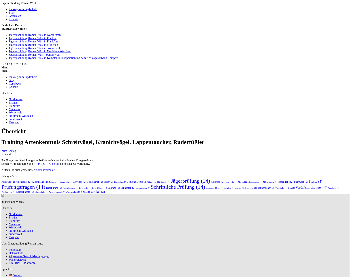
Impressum (15, 249)
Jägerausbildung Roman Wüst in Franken (32, 38)
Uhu (291, 188)
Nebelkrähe (285, 181)
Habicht (165, 182)
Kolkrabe (217, 181)
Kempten (14, 122)
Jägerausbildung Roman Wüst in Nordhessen (35, 34)
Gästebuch (15, 15)
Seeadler (229, 188)
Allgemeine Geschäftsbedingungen (29, 256)
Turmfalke (281, 188)
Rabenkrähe (54, 187)
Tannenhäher (266, 187)
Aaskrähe (8, 181)
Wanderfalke (41, 192)
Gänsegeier (153, 182)
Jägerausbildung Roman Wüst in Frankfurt (33, 41)
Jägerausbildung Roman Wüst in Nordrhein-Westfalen (40, 51)
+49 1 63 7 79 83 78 (47, 163)
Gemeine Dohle (137, 181)
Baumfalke (66, 182)
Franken (13, 102)
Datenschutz (16, 253)
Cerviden (79, 181)
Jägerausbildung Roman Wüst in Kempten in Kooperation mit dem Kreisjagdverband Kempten (63, 57)
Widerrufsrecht (17, 259)
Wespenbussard (57, 192)
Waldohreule (8, 192)
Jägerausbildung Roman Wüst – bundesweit (34, 54)
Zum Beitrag (8, 150)
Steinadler (251, 188)
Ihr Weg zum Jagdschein (23, 9)
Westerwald (15, 112)
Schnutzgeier (143, 188)
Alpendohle (23, 181)
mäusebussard (255, 182)
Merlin (242, 182)
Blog (11, 12)
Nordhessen (15, 99)
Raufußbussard (70, 188)
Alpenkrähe (40, 181)
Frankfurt (14, 105)
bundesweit (15, 119)
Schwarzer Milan (214, 188)
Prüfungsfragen (23, 187)
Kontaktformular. (45, 169)
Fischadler (120, 182)
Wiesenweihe (73, 192)
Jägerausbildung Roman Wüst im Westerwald (35, 48)
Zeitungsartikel (93, 191)
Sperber (240, 188)
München (14, 109)
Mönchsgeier (270, 182)
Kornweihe (231, 182)
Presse (315, 181)
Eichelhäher (95, 181)
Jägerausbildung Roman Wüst (18, 3)
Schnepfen (128, 187)
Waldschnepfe (25, 191)
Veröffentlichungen (311, 187)
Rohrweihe (85, 188)
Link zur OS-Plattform (22, 262)
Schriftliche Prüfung (178, 187)
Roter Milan (98, 188)
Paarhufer (301, 181)
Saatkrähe (113, 187)
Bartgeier (53, 182)
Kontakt (13, 19)
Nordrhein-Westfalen (21, 115)
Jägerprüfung (190, 181)
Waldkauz (333, 188)
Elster (109, 181)
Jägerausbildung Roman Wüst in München (33, 44)
